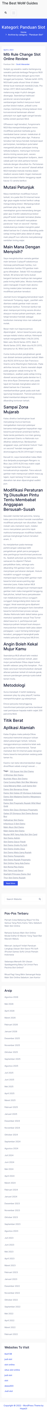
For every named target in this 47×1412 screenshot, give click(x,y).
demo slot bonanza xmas (16, 789)
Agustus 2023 (11, 1231)
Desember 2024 (12, 1121)
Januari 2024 (11, 1196)
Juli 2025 (9, 1072)
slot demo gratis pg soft (15, 845)
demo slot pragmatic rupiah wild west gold (22, 804)
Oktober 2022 (11, 1300)
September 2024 (12, 1141)
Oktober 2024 (11, 1134)
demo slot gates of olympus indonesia (22, 793)
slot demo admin (12, 838)
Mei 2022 (9, 1313)
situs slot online (12, 1370)
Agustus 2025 (11, 1066)
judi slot (8, 1359)
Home (23, 32)
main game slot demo (14, 831)
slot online (10, 1364)
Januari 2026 (11, 1031)
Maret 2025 (10, 1100)
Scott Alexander (23, 64)
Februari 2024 (11, 1189)
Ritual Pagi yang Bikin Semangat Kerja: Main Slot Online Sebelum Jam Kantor (23, 976)
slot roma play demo (14, 867)
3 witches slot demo (14, 775)
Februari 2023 (11, 1272)
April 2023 (9, 1258)
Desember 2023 (12, 1203)
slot (6, 1380)
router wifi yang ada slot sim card (20, 834)
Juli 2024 (9, 1155)
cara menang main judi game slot (20, 786)
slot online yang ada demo (17, 863)
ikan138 (8, 1354)
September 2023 (12, 1224)
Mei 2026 (9, 1004)
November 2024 (12, 1128)
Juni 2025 (9, 1079)
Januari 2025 (11, 1114)
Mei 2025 (9, 1086)
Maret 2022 (10, 1327)
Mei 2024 (9, 1169)
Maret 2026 (10, 1017)
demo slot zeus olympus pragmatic (21, 810)
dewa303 (9, 1386)
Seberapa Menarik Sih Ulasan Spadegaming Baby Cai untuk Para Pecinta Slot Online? (21, 964)
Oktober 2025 (11, 1052)
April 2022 (9, 1320)
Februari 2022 (11, 1334)
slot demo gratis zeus (14, 849)
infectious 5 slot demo (14, 823)
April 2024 (9, 1176)
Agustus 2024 (11, 1148)
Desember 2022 (12, 1286)
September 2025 (12, 1059)
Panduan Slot (9, 64)
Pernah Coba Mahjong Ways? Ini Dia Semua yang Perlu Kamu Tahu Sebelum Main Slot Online (23, 923)
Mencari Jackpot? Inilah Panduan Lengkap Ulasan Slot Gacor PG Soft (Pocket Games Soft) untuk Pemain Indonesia (21, 950)
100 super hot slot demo (22, 771)
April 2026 (9, 1011)
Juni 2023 (9, 1244)
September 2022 (12, 1306)
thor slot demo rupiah (15, 877)
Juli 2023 (9, 1238)
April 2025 (9, 1093)
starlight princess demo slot (17, 874)
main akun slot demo (14, 827)
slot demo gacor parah (15, 841)
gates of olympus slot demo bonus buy (21, 815)
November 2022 (12, 1293)
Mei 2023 (9, 1251)
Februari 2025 (11, 1107)
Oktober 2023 (11, 1217)
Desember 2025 (12, 1038)
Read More (10, 883)
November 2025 (12, 1045)
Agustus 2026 (11, 997)
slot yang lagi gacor (13, 870)
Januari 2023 (11, 1279)
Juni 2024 (9, 1162)
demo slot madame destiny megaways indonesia (22, 798)
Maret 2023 (10, 1265)
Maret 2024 (10, 1183)
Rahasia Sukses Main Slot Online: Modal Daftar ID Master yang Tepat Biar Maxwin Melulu (23, 935)
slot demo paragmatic (14, 856)
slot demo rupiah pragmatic (17, 859)
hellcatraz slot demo (14, 820)
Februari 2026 (11, 1024)
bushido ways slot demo (16, 778)
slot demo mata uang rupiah (17, 852)
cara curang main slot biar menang (20, 782)
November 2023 (12, 1210)
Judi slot (9, 1391)
